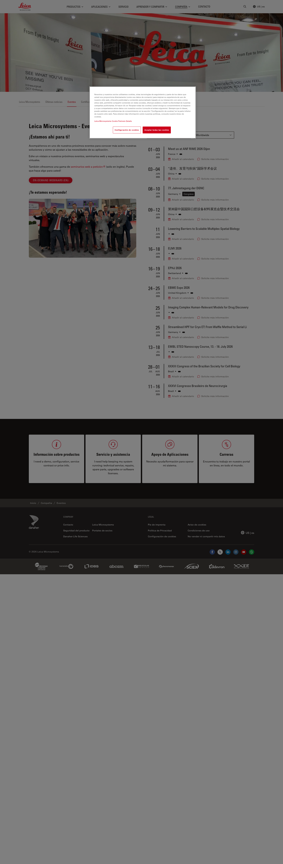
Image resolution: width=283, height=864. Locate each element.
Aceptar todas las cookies (156, 130)
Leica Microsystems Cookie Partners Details (113, 121)
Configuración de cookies (127, 130)
